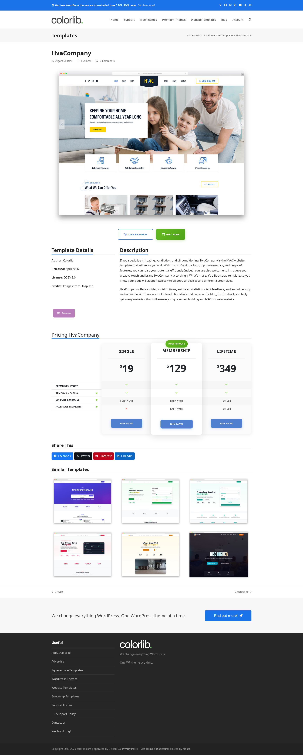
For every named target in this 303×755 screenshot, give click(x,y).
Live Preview (137, 234)
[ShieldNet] (82, 554)
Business (86, 60)
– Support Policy (65, 714)
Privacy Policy (130, 748)
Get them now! (146, 5)
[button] (250, 19)
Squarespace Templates (67, 670)
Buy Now (173, 234)
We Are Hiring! (61, 731)
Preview (66, 313)
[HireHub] (82, 501)
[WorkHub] (150, 554)
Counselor (241, 592)
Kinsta (186, 748)
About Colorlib (61, 653)
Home (190, 35)
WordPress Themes (65, 679)
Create (57, 592)
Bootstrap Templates (65, 696)
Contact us (59, 723)
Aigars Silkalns (64, 60)
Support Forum (62, 705)
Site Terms (147, 748)
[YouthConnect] (219, 554)
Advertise (58, 661)
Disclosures (163, 748)
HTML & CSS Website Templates (214, 35)
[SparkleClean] (219, 501)
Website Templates (64, 688)
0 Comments (107, 60)
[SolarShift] (150, 501)
